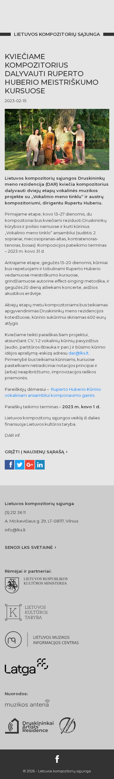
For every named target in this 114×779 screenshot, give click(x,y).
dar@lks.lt (78, 353)
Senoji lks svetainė (29, 547)
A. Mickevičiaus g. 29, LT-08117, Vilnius (41, 520)
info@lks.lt (15, 529)
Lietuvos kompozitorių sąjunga (57, 34)
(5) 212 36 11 (15, 512)
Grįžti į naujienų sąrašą (34, 451)
